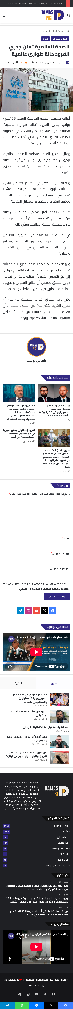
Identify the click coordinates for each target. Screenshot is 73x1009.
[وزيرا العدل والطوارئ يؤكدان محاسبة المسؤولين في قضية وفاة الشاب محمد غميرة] (54, 393)
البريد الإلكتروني (60, 553)
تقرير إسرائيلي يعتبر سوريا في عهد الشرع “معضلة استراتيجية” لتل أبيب (19, 433)
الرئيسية (63, 31)
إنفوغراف (63, 854)
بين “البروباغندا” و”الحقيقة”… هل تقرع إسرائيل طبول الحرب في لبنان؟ (26, 754)
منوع (45, 39)
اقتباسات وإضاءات (59, 848)
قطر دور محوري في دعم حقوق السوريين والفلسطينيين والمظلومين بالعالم (29, 698)
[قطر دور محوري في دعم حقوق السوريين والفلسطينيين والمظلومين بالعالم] (59, 699)
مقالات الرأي (62, 837)
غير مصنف (63, 843)
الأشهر (54, 683)
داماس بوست (59, 62)
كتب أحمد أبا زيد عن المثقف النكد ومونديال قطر (27, 738)
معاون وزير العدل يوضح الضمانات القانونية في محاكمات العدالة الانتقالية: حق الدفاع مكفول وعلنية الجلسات (21, 412)
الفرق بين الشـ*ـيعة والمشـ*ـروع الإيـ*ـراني (28, 713)
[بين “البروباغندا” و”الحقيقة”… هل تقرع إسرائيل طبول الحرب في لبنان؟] (59, 757)
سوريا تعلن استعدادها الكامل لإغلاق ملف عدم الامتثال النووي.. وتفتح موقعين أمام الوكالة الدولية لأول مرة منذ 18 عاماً (56, 458)
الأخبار (65, 831)
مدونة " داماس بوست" (56, 865)
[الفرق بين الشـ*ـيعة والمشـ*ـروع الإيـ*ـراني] (59, 716)
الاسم (66, 538)
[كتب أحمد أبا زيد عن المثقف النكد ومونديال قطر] (59, 741)
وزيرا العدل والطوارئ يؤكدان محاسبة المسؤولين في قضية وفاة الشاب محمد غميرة (54, 410)
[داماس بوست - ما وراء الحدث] (52, 15)
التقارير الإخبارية (50, 31)
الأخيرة (18, 683)
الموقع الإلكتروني (60, 568)
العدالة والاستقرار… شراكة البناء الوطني (46, 727)
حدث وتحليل (62, 860)
